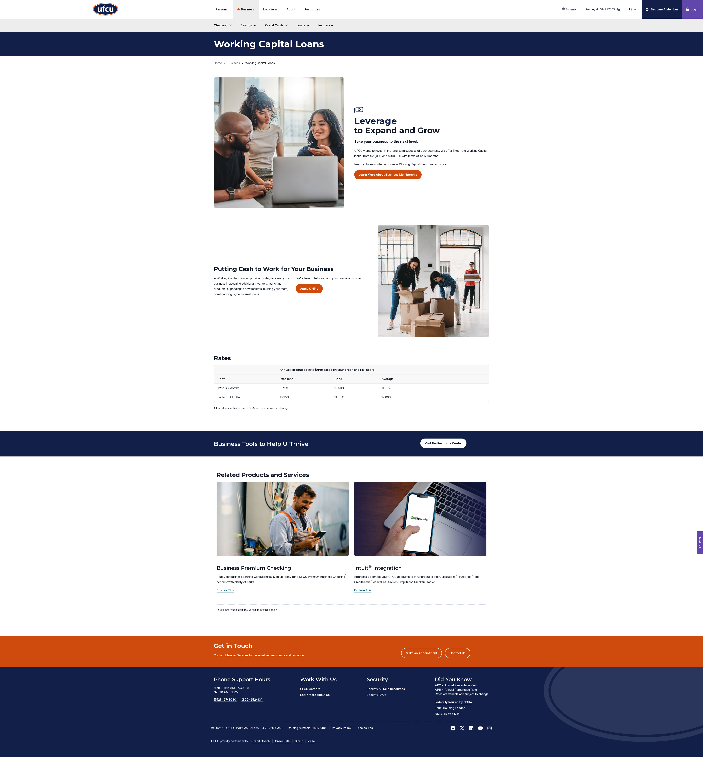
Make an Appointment (424, 654)
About (291, 9)
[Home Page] (105, 9)
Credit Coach (260, 741)
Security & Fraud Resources (386, 689)
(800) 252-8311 (252, 699)
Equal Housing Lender (450, 708)
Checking (221, 25)
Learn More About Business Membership (388, 174)
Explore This (225, 590)
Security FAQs (376, 695)
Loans (301, 25)
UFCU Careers (310, 689)
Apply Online (311, 290)
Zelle (311, 741)
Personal (222, 9)
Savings (246, 25)
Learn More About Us (315, 695)
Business (247, 9)
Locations (270, 9)
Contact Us (458, 653)
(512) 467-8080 (226, 699)
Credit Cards (274, 25)
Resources (312, 9)
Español (570, 9)
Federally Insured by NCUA (453, 702)
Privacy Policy (341, 728)
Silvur (299, 741)
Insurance (325, 25)
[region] (351, 394)
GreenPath (282, 741)
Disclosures (365, 728)
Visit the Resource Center (443, 443)
